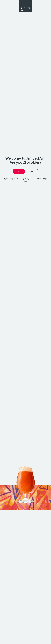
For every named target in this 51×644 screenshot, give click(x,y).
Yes (19, 171)
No (32, 171)
